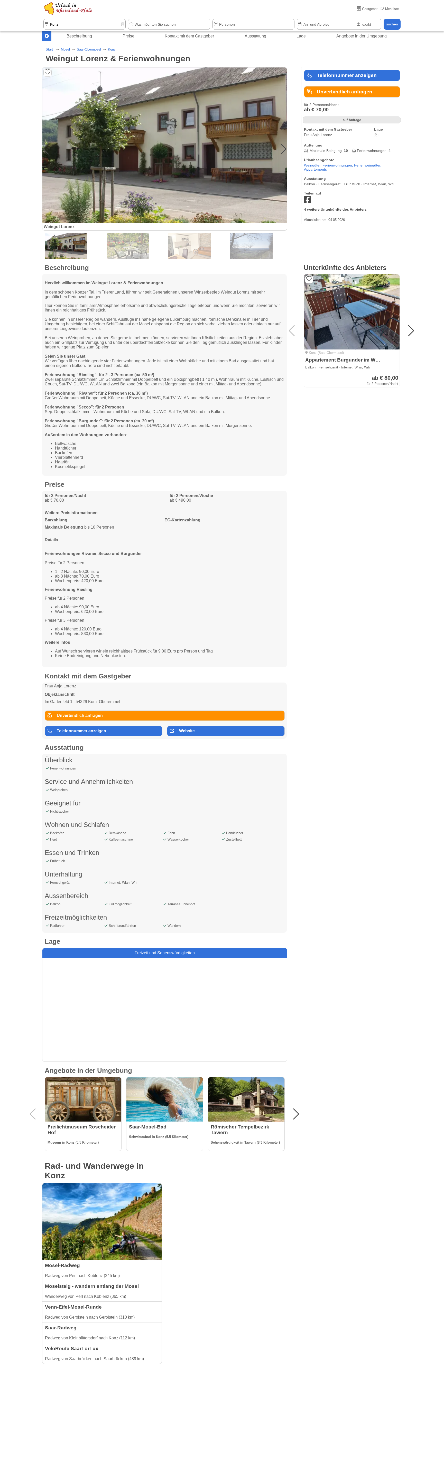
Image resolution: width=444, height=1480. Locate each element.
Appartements (315, 169)
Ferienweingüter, (367, 165)
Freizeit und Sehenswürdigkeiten (165, 953)
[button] (283, 149)
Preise (128, 36)
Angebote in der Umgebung (361, 36)
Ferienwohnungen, (338, 165)
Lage (301, 36)
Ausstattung (255, 36)
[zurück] (46, 36)
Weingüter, (313, 165)
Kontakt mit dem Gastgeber (189, 36)
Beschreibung (79, 36)
